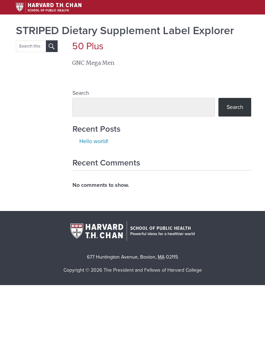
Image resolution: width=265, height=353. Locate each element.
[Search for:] (52, 46)
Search (80, 93)
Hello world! (93, 141)
